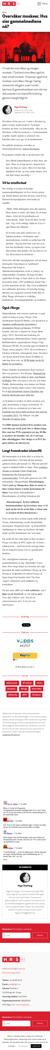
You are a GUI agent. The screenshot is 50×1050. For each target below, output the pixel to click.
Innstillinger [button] (23, 1046)
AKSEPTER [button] (36, 1046)
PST (25, 695)
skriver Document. (31, 148)
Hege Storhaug (20, 107)
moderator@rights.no (11, 735)
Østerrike (13, 695)
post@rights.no (14, 984)
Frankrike (28, 683)
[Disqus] (25, 768)
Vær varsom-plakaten (20, 1005)
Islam (4, 12)
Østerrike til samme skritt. (14, 418)
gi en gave (37, 593)
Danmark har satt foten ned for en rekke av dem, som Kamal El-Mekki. (23, 377)
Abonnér (40, 935)
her (27, 601)
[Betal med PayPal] (25, 655)
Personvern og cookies (11, 973)
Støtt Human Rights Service (13, 969)
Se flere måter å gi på (24, 666)
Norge (24, 689)
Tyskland (37, 695)
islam (40, 683)
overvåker (37, 689)
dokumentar (12, 683)
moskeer (12, 689)
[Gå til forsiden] (13, 959)
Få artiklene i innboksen (17, 929)
